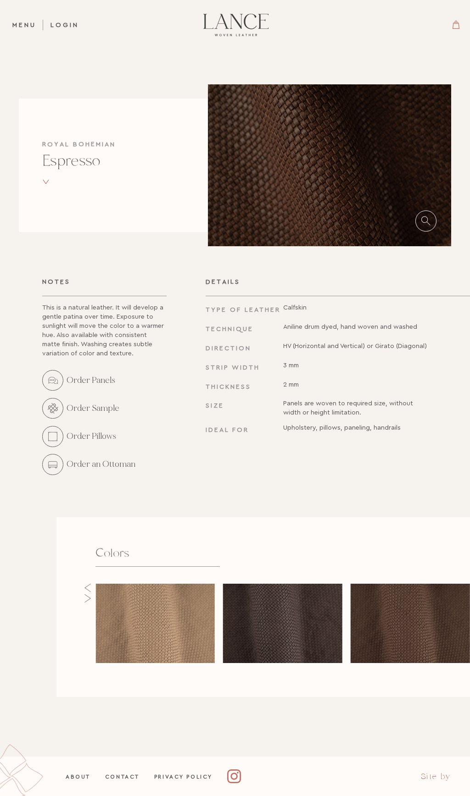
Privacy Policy (183, 776)
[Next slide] (87, 598)
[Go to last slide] (87, 588)
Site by (436, 776)
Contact (122, 776)
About (78, 776)
